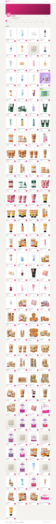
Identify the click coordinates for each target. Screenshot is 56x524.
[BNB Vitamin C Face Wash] (45, 198)
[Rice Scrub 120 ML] (22, 393)
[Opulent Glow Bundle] (22, 302)
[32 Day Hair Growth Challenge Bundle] (45, 92)
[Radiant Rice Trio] (22, 332)
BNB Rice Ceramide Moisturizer (10, 174)
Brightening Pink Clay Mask (43, 248)
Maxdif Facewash (31, 69)
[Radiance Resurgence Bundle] (22, 317)
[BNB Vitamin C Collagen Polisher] (33, 227)
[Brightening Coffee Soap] (22, 63)
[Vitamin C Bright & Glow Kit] (33, 496)
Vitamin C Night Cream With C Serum (10, 487)
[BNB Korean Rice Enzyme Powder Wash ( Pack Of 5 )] (11, 153)
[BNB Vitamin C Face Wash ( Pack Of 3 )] (22, 213)
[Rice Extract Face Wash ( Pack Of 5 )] (45, 348)
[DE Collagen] (45, 422)
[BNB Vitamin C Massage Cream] (11, 227)
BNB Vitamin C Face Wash (43, 204)
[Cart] (43, 1)
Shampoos (11, 22)
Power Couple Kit (31, 308)
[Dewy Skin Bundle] (45, 258)
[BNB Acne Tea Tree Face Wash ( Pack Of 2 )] (45, 122)
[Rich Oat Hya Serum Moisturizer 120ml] (33, 393)
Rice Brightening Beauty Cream (44, 323)
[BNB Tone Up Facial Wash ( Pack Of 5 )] (45, 183)
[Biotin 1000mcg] (22, 467)
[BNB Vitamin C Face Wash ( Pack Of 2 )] (11, 213)
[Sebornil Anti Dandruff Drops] (11, 48)
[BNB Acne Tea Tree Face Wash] (45, 107)
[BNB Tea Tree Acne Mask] (33, 183)
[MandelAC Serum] (11, 287)
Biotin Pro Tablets (20, 428)
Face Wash (7, 22)
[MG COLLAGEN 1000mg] (33, 481)
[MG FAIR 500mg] (22, 407)
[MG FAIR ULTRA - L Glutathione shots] (45, 496)
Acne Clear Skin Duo (8, 113)
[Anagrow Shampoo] (11, 122)
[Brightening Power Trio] (45, 437)
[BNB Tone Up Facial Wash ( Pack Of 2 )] (22, 198)
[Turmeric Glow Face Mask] (45, 481)
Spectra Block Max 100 (20, 54)
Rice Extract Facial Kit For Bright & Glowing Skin (10, 369)
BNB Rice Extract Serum (43, 174)
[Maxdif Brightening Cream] (22, 287)
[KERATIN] (33, 422)
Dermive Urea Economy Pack (44, 54)
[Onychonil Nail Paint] (11, 302)
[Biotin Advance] (11, 452)
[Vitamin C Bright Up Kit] (22, 496)
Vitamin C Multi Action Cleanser (10, 517)
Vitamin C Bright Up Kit (20, 502)
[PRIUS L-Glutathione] (45, 407)
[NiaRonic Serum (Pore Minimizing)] (11, 78)
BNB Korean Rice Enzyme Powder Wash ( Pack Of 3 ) (22, 159)
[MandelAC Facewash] (22, 272)
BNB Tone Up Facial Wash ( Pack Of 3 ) (10, 204)
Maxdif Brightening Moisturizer (33, 293)
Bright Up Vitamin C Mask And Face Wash (33, 249)
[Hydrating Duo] (45, 467)
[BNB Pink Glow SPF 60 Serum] (45, 137)
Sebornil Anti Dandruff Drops (9, 54)
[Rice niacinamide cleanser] (45, 393)
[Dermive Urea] (22, 78)
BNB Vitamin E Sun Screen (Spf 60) (10, 248)
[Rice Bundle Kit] (45, 332)
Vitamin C (21, 22)
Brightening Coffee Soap (21, 69)
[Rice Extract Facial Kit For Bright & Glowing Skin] (11, 362)
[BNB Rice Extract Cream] (22, 168)
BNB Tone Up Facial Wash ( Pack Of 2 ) (22, 204)
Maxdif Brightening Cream (21, 293)
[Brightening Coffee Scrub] (11, 258)
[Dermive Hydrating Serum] (22, 258)
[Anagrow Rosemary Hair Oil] (22, 122)
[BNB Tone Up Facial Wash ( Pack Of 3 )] (11, 198)
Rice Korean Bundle (31, 384)
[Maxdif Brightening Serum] (45, 287)
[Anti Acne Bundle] (11, 467)
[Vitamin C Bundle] (11, 496)
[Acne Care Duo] (45, 78)
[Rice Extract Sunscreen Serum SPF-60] (22, 362)
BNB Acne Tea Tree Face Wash (44, 113)
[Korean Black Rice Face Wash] (33, 272)
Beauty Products (43, 22)
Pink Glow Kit (42, 308)
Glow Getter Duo (8, 428)
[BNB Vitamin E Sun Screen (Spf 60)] (11, 242)
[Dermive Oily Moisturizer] (33, 258)
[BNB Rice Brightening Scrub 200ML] (45, 153)
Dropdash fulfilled (22, 522)
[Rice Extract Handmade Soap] (22, 378)
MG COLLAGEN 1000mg (32, 487)
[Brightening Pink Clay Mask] (45, 242)
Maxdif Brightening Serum (43, 293)
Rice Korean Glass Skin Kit (43, 384)
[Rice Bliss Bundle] (11, 332)
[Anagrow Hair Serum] (33, 122)
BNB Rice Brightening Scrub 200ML (44, 159)
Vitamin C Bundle (8, 502)
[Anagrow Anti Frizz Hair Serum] (33, 107)
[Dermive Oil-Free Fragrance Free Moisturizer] (11, 33)
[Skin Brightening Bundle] (33, 407)
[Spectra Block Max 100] (22, 48)
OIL (14, 22)
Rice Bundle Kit (42, 338)
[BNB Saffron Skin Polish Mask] (11, 183)
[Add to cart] (15, 41)
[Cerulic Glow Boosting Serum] (45, 63)
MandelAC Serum (8, 293)
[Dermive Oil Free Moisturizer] (22, 33)
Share (47, 1)
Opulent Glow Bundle (20, 308)
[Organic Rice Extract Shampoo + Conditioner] (11, 317)
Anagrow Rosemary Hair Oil (21, 128)
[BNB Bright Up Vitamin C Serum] (22, 137)
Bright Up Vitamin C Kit (20, 248)
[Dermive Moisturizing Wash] (22, 92)
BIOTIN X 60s (7, 443)
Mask (38, 22)
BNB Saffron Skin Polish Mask (9, 189)
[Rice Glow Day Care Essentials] (45, 362)
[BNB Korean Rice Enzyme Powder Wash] (33, 137)
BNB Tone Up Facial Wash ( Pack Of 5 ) (45, 189)
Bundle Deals (35, 22)
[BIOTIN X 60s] (11, 437)
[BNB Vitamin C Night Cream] (45, 213)
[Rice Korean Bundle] (33, 378)
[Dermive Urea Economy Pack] (45, 48)
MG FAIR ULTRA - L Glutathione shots (44, 502)
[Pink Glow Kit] (45, 302)
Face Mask (17, 22)
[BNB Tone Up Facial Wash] (33, 198)
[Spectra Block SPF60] (11, 92)
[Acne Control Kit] (22, 107)
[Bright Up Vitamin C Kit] (22, 242)
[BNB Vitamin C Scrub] (45, 227)
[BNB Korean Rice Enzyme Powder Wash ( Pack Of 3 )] (22, 153)
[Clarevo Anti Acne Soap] (33, 33)
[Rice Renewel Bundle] (11, 393)
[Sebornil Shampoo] (33, 467)
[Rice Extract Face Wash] (11, 348)
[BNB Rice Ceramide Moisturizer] (11, 168)
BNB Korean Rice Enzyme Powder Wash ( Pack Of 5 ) (10, 159)
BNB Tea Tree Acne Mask (32, 189)
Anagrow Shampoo (8, 128)
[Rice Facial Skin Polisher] (11, 378)
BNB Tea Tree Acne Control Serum (22, 189)
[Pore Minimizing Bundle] (22, 437)
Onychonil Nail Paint (8, 308)
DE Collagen (41, 428)
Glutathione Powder (31, 443)
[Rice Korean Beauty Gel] (33, 362)
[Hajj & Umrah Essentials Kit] (11, 272)
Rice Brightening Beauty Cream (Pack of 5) (33, 339)
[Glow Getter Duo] (11, 422)
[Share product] (15, 28)
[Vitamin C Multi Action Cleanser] (11, 511)
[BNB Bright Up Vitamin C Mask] (11, 137)
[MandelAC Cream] (33, 92)
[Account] (49, 1)
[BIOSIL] (22, 452)
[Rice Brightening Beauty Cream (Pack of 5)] (33, 332)
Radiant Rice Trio (20, 338)
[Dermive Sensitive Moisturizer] (33, 78)
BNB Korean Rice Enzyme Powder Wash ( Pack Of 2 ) (33, 159)
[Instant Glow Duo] (45, 272)
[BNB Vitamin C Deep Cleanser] (22, 227)
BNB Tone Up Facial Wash (32, 204)
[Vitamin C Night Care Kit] (45, 452)
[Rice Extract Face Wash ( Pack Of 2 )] (22, 348)
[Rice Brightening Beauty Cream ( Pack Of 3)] (33, 317)
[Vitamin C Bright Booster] (33, 452)
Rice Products (30, 22)
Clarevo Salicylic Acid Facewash (10, 69)
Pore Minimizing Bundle (20, 443)
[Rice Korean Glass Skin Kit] (45, 378)
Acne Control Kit (20, 113)
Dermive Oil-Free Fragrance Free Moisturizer (10, 39)
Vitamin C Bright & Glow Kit (32, 502)
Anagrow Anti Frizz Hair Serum (32, 113)
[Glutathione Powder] (33, 437)
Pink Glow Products (25, 22)
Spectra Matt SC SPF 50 (20, 487)
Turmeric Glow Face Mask (43, 487)
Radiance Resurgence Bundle (21, 323)
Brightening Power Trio (43, 443)
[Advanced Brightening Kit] (33, 48)
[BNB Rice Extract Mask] (33, 168)
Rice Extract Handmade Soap (21, 384)
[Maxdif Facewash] (33, 63)
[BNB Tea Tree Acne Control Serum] (22, 183)
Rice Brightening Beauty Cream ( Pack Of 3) (33, 323)
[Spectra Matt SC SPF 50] (22, 481)
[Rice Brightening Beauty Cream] (45, 317)
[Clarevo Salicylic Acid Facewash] (11, 63)
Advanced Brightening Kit (32, 54)
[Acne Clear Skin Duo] (11, 107)
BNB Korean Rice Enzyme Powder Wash (33, 144)
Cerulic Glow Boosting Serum (44, 69)
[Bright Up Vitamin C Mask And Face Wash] (33, 242)
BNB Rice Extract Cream (20, 174)
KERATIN (30, 428)
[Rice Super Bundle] (11, 407)
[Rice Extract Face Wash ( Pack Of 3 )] (33, 348)
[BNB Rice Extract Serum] (45, 168)
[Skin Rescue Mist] (45, 33)
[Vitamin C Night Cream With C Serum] (11, 481)
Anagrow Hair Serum (31, 128)
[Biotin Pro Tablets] (22, 422)
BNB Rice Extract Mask (31, 174)
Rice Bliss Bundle (8, 338)
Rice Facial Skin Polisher (9, 384)
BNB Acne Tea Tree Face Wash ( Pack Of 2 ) (44, 128)
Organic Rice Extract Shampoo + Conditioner (10, 323)
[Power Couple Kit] (33, 302)
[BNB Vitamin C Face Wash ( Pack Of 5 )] (33, 213)
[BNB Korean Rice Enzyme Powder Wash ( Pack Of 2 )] (33, 153)
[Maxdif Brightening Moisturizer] (33, 287)
